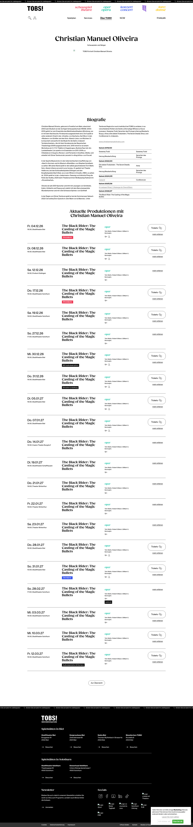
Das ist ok (177, 821)
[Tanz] (161, 8)
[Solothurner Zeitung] (135, 806)
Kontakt (134, 825)
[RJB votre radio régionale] (144, 806)
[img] (35, 8)
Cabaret (102, 180)
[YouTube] (113, 796)
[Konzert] (127, 8)
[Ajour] (102, 806)
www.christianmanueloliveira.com (111, 142)
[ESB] (100, 814)
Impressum (71, 825)
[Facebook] (107, 796)
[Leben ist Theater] (147, 796)
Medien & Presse (146, 825)
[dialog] (171, 816)
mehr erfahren (157, 234)
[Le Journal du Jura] (124, 806)
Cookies (44, 825)
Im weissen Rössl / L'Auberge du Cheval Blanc (115, 187)
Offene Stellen (124, 825)
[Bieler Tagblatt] (113, 806)
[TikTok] (127, 796)
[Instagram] (100, 796)
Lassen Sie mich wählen (170, 817)
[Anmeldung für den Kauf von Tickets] (34, 18)
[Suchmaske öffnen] (29, 18)
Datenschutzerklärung (57, 825)
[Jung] (144, 8)
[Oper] (106, 8)
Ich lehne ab (164, 821)
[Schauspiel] (83, 8)
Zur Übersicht (96, 683)
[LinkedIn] (120, 796)
